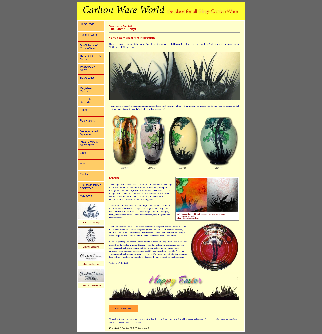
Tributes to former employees (90, 186)
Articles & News (90, 58)
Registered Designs (86, 90)
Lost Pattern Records (87, 101)
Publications (87, 120)
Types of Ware (88, 34)
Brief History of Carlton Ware (88, 47)
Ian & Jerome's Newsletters (89, 143)
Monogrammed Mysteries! (89, 133)
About (83, 163)
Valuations (86, 195)
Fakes (83, 109)
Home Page (87, 24)
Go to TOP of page (123, 308)
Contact (84, 174)
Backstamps (87, 77)
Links (83, 152)
